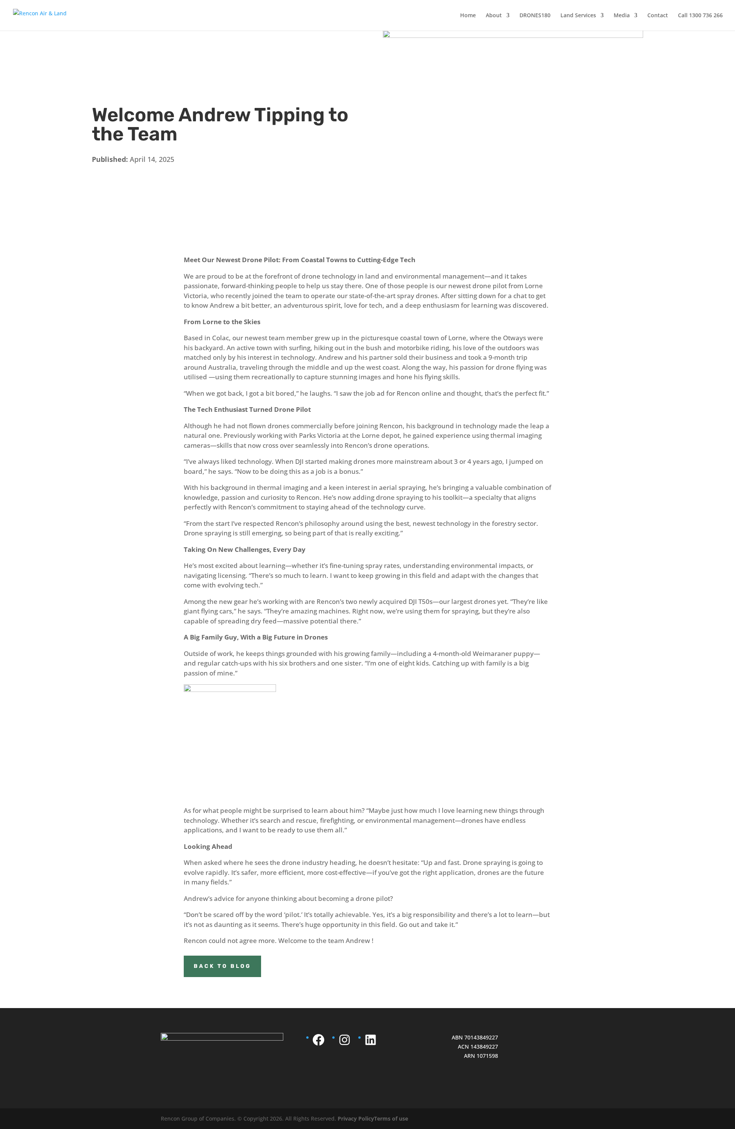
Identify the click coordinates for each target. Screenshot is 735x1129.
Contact (657, 16)
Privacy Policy (356, 1118)
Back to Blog (222, 966)
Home (468, 16)
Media (622, 16)
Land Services (578, 16)
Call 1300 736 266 (700, 16)
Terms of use (391, 1118)
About (494, 16)
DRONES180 (534, 16)
